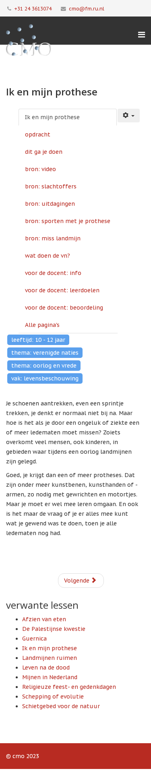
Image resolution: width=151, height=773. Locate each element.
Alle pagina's (42, 325)
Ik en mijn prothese (52, 117)
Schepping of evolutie (53, 696)
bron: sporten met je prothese (67, 221)
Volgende (77, 580)
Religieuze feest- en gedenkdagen (69, 686)
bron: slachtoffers (51, 186)
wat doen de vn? (47, 255)
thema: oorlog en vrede (44, 365)
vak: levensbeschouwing (45, 378)
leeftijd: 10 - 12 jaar (38, 339)
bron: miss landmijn (53, 238)
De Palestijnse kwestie (53, 628)
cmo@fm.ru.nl (86, 8)
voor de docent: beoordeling (64, 307)
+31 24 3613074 (33, 8)
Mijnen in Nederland (49, 677)
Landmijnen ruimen (49, 657)
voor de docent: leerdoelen (62, 290)
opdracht (37, 134)
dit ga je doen (43, 151)
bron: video (40, 169)
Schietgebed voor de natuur (61, 706)
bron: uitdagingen (50, 203)
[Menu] (141, 35)
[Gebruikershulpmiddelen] (129, 115)
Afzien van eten (44, 619)
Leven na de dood (46, 667)
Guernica (34, 638)
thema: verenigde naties (45, 352)
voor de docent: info (53, 273)
